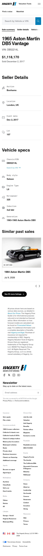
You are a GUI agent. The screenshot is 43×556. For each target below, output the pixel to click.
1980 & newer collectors (11, 429)
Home (25, 484)
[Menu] (39, 4)
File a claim (7, 420)
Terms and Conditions (22, 400)
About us (26, 487)
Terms (25, 524)
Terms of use (23, 546)
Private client (7, 451)
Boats (5, 448)
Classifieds (7, 485)
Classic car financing (10, 457)
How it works (7, 491)
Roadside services (29, 445)
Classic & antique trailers (11, 438)
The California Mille (29, 463)
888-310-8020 (28, 448)
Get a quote (7, 417)
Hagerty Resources (9, 518)
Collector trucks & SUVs (11, 435)
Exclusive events (29, 435)
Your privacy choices (14, 542)
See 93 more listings (13, 294)
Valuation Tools (25, 4)
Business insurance (9, 454)
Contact (26, 502)
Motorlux (26, 471)
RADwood (26, 475)
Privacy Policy (7, 400)
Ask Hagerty (27, 423)
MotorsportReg (8, 522)
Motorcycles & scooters (11, 441)
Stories (5, 503)
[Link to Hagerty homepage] (15, 368)
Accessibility (27, 542)
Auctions (6, 481)
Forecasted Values (24, 325)
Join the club (27, 417)
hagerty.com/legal (17, 332)
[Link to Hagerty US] (4, 533)
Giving (25, 509)
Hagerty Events (28, 457)
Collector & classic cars (11, 432)
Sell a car (6, 488)
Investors (26, 505)
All (4, 506)
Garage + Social (8, 515)
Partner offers (28, 429)
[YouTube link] (18, 375)
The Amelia (27, 460)
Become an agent (9, 469)
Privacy (26, 521)
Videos (5, 500)
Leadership (27, 490)
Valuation (26, 420)
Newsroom (27, 499)
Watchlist (20, 11)
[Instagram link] (13, 375)
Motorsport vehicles (9, 445)
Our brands (27, 493)
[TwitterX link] (9, 375)
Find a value (7, 11)
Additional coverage (9, 460)
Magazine (26, 432)
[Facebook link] (4, 375)
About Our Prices (14, 313)
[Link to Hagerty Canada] (8, 533)
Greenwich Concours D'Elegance (30, 467)
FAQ (24, 518)
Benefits (26, 426)
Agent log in (7, 472)
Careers (26, 496)
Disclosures (7, 546)
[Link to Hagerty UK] (13, 533)
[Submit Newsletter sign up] (38, 393)
